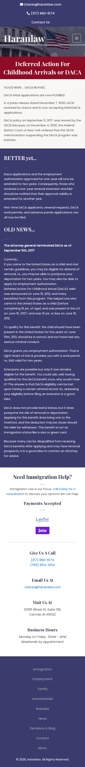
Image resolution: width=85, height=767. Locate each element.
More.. (42, 748)
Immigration (42, 669)
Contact (42, 738)
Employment (42, 679)
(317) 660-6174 (43, 13)
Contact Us (40, 22)
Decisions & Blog (42, 728)
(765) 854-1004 (42, 565)
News (42, 718)
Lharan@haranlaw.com (42, 4)
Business (42, 708)
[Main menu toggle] (76, 38)
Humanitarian (42, 699)
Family (43, 689)
